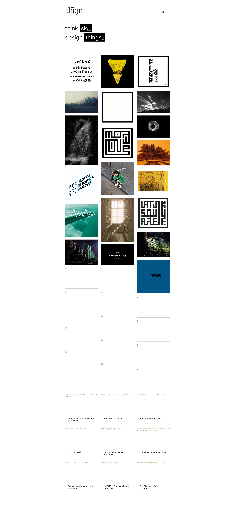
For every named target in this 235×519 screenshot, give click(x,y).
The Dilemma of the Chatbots (149, 487)
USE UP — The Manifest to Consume (116, 487)
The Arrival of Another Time (153, 452)
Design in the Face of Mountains (114, 453)
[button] (169, 12)
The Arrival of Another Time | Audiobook (81, 419)
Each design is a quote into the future (81, 487)
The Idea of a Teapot (114, 418)
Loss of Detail (74, 452)
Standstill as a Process (150, 418)
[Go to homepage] (74, 12)
